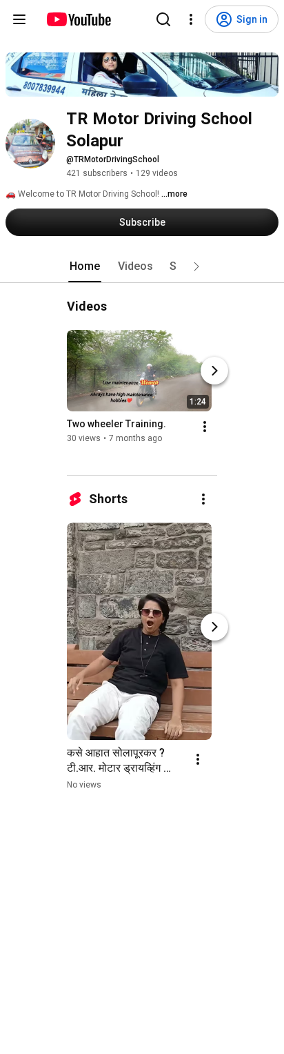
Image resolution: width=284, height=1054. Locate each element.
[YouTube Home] (78, 19)
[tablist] (142, 266)
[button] (196, 266)
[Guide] (19, 19)
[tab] (84, 266)
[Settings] (191, 19)
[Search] (163, 19)
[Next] (214, 370)
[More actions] (205, 426)
